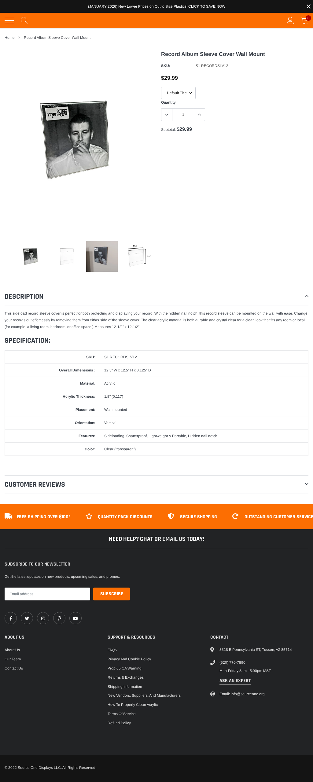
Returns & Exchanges (126, 677)
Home (10, 37)
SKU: (165, 66)
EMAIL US (174, 539)
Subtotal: (168, 129)
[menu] (9, 20)
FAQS (112, 650)
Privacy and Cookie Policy (129, 659)
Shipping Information (125, 686)
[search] (24, 20)
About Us (12, 650)
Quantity (168, 102)
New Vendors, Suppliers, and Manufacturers (144, 695)
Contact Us (14, 668)
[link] (11, 618)
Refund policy (119, 723)
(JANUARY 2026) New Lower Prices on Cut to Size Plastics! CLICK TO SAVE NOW (156, 6)
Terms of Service (122, 714)
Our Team (13, 659)
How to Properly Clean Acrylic (133, 705)
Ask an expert (235, 680)
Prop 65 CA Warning (125, 668)
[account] (290, 20)
